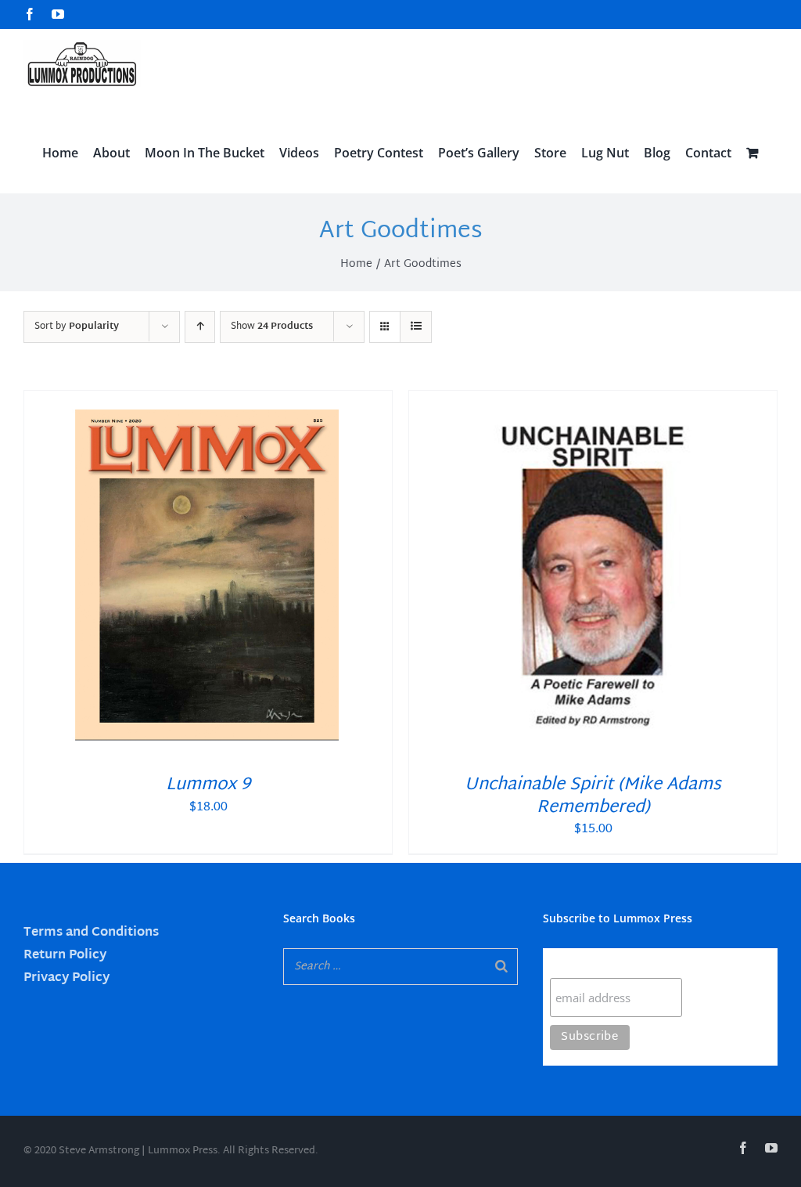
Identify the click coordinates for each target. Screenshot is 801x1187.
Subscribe (580, 962)
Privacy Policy (66, 978)
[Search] (501, 966)
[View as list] (415, 327)
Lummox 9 (208, 785)
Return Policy (64, 955)
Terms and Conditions (91, 933)
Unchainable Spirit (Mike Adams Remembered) (593, 797)
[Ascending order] (200, 327)
